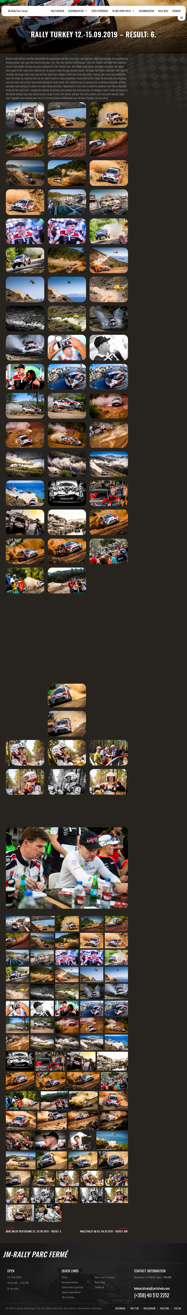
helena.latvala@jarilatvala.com (152, 1288)
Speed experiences (99, 11)
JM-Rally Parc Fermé (18, 11)
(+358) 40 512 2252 (151, 1295)
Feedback (176, 11)
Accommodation (76, 11)
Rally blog (163, 11)
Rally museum (57, 11)
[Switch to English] (181, 17)
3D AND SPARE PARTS (121, 11)
